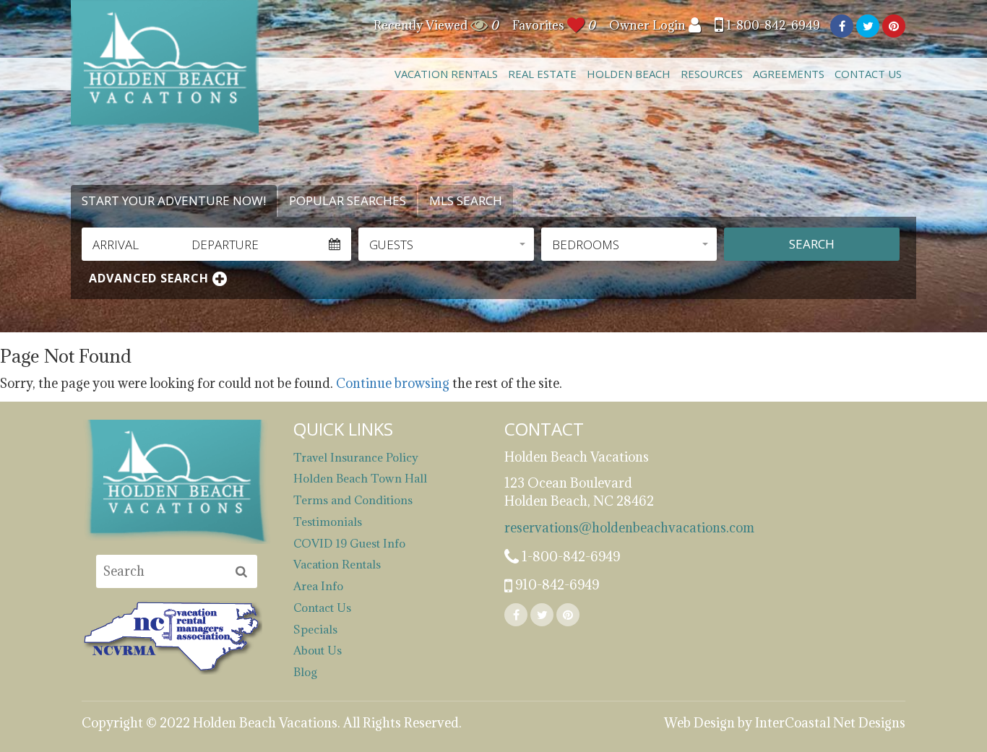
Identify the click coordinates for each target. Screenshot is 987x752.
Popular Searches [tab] (347, 200)
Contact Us (868, 73)
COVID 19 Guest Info (349, 543)
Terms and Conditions (353, 500)
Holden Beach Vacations (165, 68)
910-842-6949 (555, 584)
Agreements (788, 73)
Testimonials (327, 521)
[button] (446, 244)
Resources (712, 73)
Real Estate (542, 73)
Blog (305, 672)
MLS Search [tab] (465, 200)
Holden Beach (629, 73)
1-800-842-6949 (771, 25)
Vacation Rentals (446, 73)
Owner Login (649, 25)
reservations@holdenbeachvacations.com (599, 527)
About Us (317, 650)
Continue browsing (392, 383)
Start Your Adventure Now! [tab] (174, 200)
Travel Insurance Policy (355, 457)
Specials (315, 629)
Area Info (318, 586)
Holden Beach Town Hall (360, 478)
